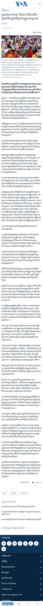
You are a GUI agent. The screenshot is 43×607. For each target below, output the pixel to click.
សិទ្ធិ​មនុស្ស (5, 10)
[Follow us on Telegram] (25, 543)
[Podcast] (36, 543)
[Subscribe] (3, 549)
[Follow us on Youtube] (14, 543)
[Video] (19, 604)
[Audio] (28, 604)
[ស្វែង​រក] (37, 604)
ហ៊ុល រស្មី (4, 23)
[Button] (37, 32)
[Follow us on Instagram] (20, 543)
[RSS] (31, 543)
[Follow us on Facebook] (3, 543)
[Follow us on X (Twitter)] (9, 543)
